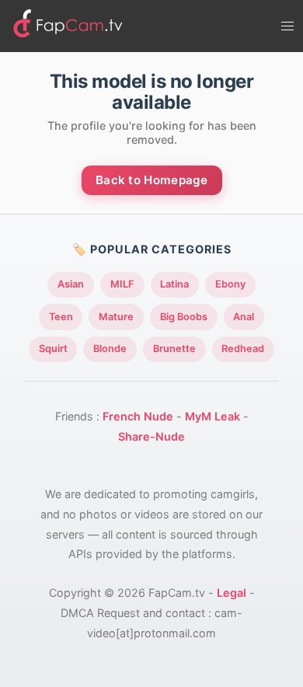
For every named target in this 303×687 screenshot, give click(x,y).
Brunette (174, 348)
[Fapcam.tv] (68, 26)
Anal (243, 317)
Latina (174, 284)
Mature (116, 317)
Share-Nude (151, 436)
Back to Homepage (152, 180)
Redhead (242, 348)
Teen (61, 317)
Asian (70, 284)
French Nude (138, 416)
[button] (287, 26)
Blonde (110, 348)
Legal (231, 592)
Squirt (53, 348)
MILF (122, 284)
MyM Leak (212, 416)
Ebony (230, 284)
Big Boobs (183, 317)
